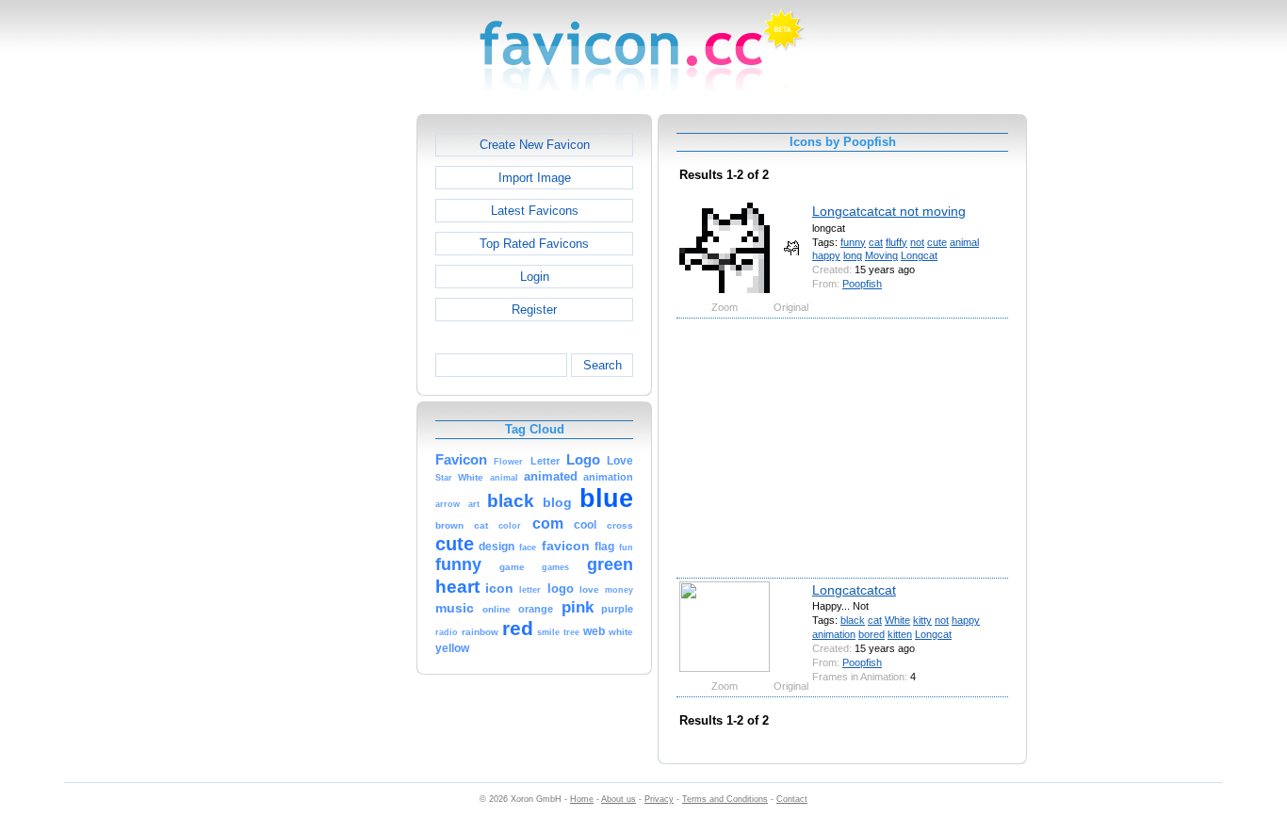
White (897, 620)
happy (826, 255)
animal (964, 242)
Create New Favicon (535, 145)
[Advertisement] (335, 396)
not (917, 242)
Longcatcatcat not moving (889, 211)
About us (618, 799)
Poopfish (862, 283)
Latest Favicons (534, 211)
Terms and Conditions (725, 799)
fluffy (896, 242)
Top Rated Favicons (534, 244)
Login (534, 277)
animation (833, 634)
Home (582, 799)
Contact (791, 799)
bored (871, 634)
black (852, 620)
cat (876, 242)
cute (937, 242)
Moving (881, 255)
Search (602, 365)
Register (534, 309)
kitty (922, 620)
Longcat (919, 255)
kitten (900, 634)
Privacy (659, 799)
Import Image (534, 178)
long (852, 255)
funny (853, 242)
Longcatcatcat (854, 589)
